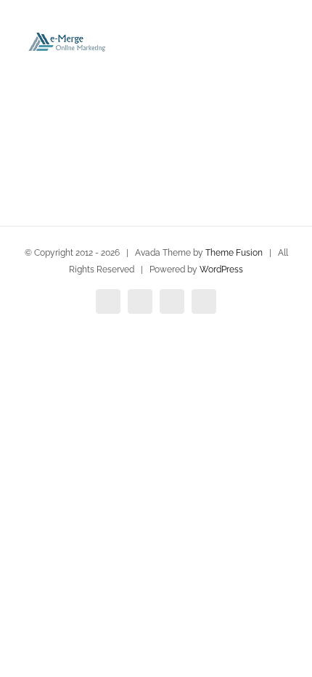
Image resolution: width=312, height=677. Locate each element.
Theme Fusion (234, 253)
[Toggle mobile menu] (284, 44)
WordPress (221, 269)
